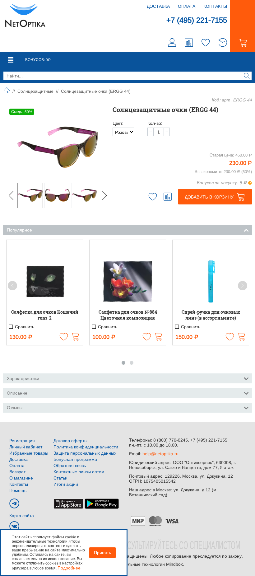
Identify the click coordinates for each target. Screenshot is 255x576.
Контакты (215, 6)
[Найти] (247, 77)
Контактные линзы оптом (78, 471)
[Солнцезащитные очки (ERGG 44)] (57, 147)
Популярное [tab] (19, 229)
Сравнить (24, 327)
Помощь (17, 490)
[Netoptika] (25, 14)
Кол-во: (154, 123)
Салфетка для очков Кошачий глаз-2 (44, 315)
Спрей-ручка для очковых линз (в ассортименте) (211, 315)
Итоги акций (65, 484)
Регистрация (22, 440)
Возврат (17, 471)
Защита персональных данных (84, 453)
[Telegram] (14, 503)
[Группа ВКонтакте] (14, 526)
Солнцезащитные (35, 91)
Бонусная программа (75, 459)
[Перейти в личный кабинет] (172, 43)
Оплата (186, 6)
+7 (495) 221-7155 (196, 20)
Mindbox (174, 564)
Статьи (60, 477)
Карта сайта (21, 515)
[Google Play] (102, 503)
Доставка (158, 6)
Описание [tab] (17, 393)
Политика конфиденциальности (85, 446)
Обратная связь (69, 465)
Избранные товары (28, 453)
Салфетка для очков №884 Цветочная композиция (128, 315)
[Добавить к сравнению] (167, 196)
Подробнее (69, 567)
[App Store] (68, 503)
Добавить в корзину (209, 196)
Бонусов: (38, 60)
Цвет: (118, 123)
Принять (102, 552)
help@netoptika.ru (160, 453)
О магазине (21, 477)
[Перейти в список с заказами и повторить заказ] (222, 43)
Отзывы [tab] (14, 407)
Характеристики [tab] (23, 378)
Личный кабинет (25, 446)
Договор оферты (70, 440)
